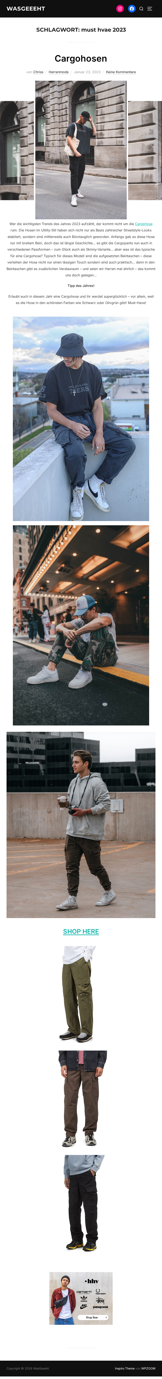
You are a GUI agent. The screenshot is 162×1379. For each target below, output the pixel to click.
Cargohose (144, 224)
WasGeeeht (26, 8)
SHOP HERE (81, 931)
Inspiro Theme (125, 1368)
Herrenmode (59, 72)
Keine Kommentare (121, 72)
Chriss (38, 72)
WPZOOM (148, 1368)
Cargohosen (81, 58)
